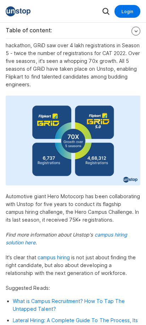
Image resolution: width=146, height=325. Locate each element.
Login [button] (127, 11)
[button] (18, 11)
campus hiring (55, 257)
